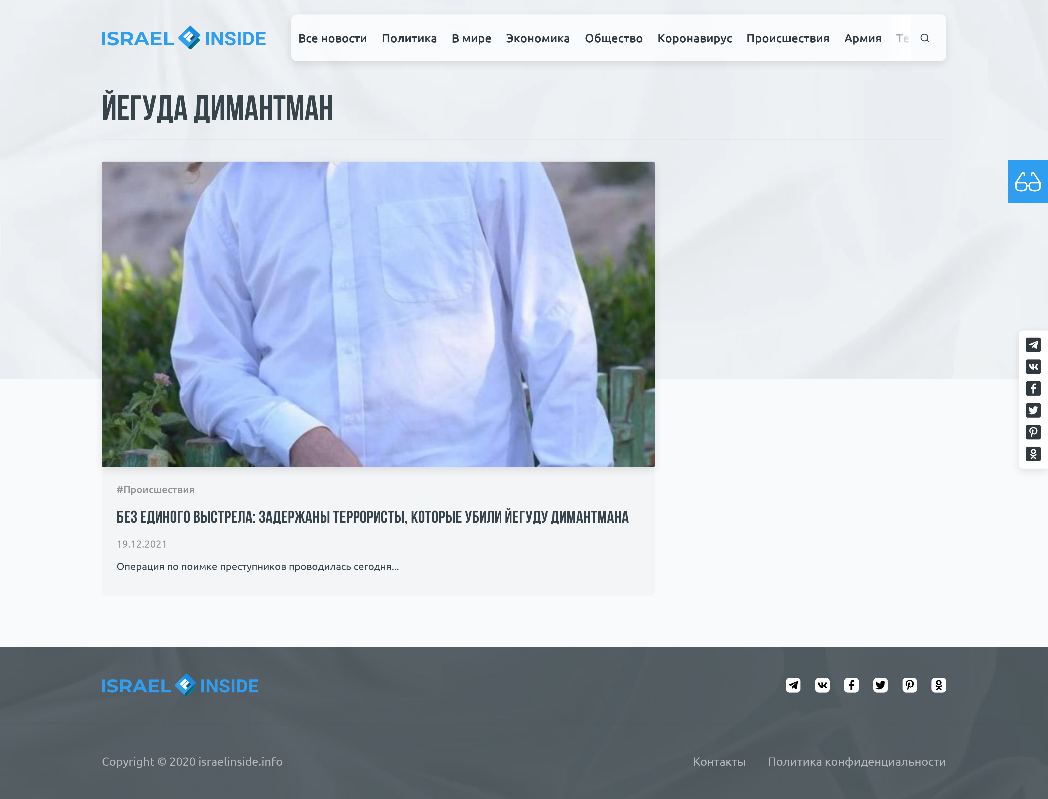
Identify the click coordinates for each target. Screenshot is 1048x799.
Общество (614, 37)
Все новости (332, 37)
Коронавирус (694, 37)
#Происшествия (156, 489)
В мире (472, 37)
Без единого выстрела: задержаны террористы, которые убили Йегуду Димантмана (373, 518)
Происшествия (788, 37)
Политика (409, 37)
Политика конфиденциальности (857, 761)
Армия (863, 37)
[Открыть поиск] (925, 37)
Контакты (719, 761)
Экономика (538, 37)
